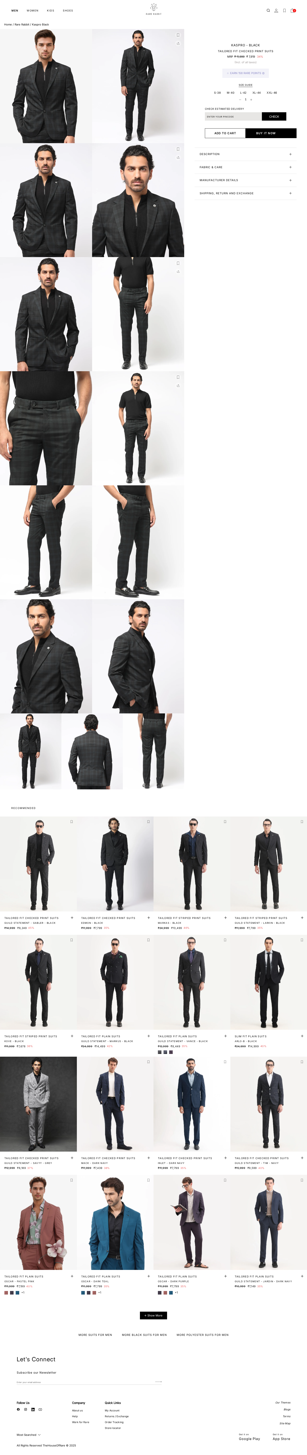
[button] (178, 35)
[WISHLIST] (284, 11)
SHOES (68, 10)
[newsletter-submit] (158, 1382)
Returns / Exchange (117, 1416)
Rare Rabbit (22, 24)
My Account (112, 1410)
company (78, 1403)
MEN (14, 10)
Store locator (113, 1428)
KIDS (51, 10)
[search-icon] (268, 11)
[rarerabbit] (153, 9)
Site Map (284, 1423)
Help (75, 1416)
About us (77, 1410)
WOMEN (33, 10)
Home (8, 24)
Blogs (287, 1409)
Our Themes (282, 1402)
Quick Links (113, 1403)
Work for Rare (80, 1422)
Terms (286, 1416)
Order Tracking (114, 1422)
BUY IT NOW (266, 133)
